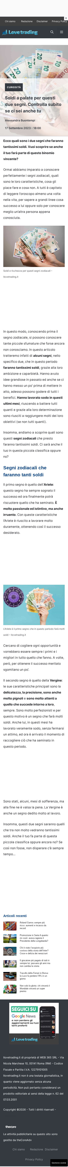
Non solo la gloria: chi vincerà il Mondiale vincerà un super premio (35, 988)
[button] (52, 32)
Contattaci (10, 1115)
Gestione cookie (59, 1163)
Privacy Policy (59, 21)
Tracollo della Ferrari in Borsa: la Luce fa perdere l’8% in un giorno (34, 976)
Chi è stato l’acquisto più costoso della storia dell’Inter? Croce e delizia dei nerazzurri (34, 950)
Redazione (27, 21)
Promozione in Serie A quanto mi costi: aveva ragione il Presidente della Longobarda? (34, 938)
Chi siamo (10, 21)
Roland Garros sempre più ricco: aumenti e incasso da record (33, 925)
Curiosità (14, 87)
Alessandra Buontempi (20, 120)
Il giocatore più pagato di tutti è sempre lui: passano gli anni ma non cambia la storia (35, 963)
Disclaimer (42, 21)
